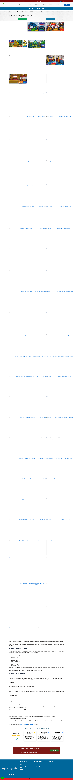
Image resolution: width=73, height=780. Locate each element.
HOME (19, 4)
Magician (32, 724)
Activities (30, 4)
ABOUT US (22, 769)
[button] (23, 736)
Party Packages (37, 4)
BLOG (21, 767)
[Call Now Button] (2, 778)
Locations (50, 4)
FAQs (21, 772)
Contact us (57, 4)
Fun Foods (44, 4)
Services (23, 4)
